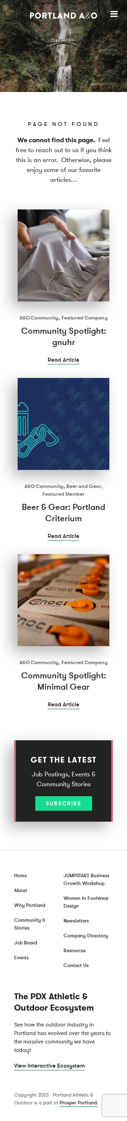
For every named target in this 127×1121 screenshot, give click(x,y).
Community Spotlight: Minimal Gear (63, 681)
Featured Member (63, 494)
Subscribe (63, 803)
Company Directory (86, 935)
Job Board (25, 942)
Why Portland (29, 905)
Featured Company (84, 318)
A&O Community (39, 318)
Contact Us (76, 965)
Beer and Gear (83, 486)
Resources (75, 950)
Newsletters (76, 921)
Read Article (63, 360)
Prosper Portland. (79, 1102)
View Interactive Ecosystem (49, 1066)
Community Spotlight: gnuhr (63, 337)
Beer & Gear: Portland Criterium (63, 513)
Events (21, 957)
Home (20, 875)
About (20, 890)
